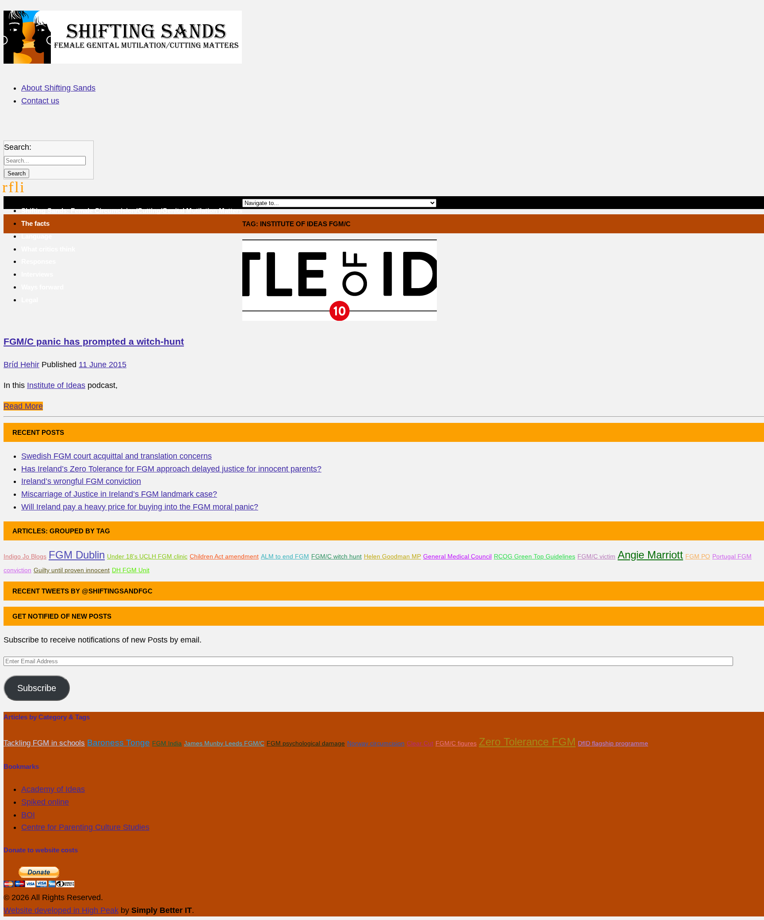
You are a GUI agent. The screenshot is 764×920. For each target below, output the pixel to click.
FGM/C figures (456, 743)
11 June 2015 (102, 364)
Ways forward (42, 287)
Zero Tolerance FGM (527, 742)
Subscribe (36, 688)
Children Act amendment (224, 556)
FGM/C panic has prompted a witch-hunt (94, 341)
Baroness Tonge (118, 742)
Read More (23, 406)
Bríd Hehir (21, 364)
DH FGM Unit (130, 570)
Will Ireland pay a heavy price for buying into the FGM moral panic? (139, 506)
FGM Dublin (77, 555)
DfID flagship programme (613, 743)
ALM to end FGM (285, 556)
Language (36, 236)
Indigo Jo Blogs (25, 556)
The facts (35, 223)
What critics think (48, 249)
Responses (38, 261)
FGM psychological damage (306, 743)
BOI (28, 814)
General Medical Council (457, 556)
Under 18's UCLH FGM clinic (147, 556)
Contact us (40, 100)
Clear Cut (420, 743)
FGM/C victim (596, 556)
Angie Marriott (650, 555)
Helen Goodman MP (392, 556)
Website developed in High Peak (61, 910)
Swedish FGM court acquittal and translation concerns (116, 456)
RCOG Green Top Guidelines (534, 556)
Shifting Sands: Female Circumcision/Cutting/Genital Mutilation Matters (131, 210)
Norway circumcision (376, 743)
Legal (29, 300)
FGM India (167, 743)
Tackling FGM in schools (44, 743)
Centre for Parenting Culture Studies (85, 827)
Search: (17, 147)
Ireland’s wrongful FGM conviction (81, 481)
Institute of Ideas (56, 385)
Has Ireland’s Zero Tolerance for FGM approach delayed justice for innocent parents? (171, 468)
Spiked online (45, 802)
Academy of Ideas (53, 789)
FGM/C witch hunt (336, 556)
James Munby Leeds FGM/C (224, 743)
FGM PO (697, 556)
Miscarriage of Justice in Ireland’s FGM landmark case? (119, 494)
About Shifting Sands (58, 88)
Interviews (37, 274)
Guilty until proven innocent (72, 570)
